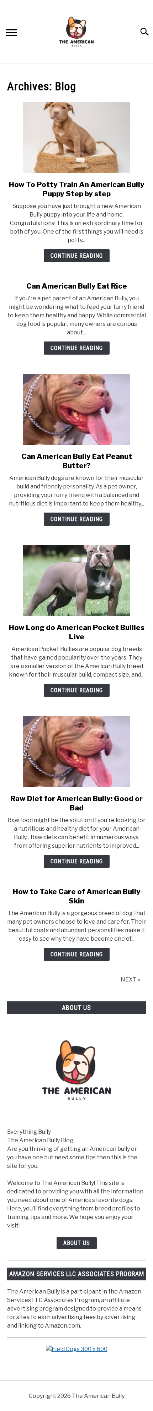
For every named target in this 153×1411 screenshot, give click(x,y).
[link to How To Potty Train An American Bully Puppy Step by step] (76, 137)
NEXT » (130, 979)
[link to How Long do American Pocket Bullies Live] (76, 580)
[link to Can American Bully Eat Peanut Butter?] (76, 409)
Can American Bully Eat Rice (76, 286)
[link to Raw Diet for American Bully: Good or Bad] (76, 751)
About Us (76, 1243)
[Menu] (11, 33)
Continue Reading (77, 255)
